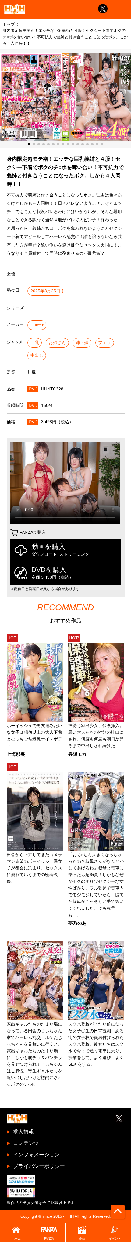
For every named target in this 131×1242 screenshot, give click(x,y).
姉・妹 (82, 342)
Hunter (37, 325)
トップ (9, 24)
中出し (36, 355)
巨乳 (34, 342)
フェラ (104, 342)
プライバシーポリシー (39, 1166)
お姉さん (57, 342)
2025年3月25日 (45, 291)
